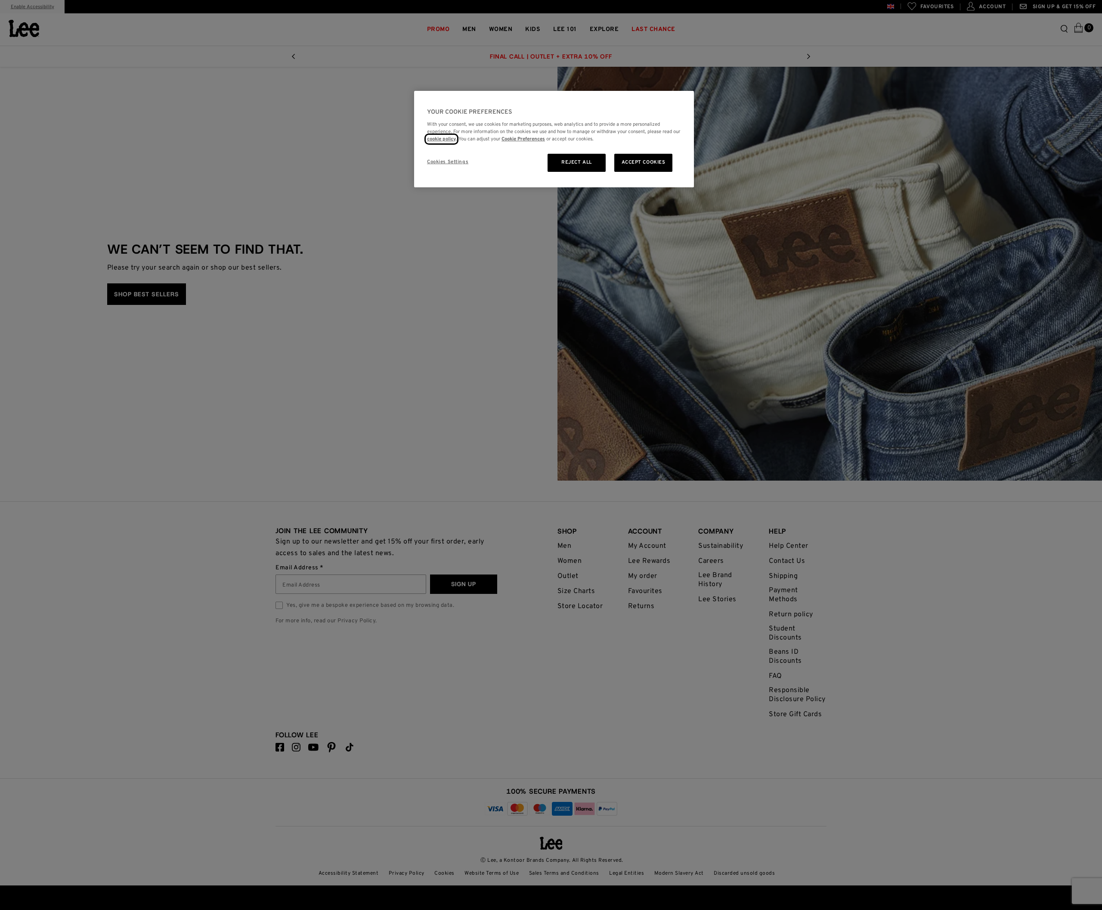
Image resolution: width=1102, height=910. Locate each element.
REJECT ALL (576, 162)
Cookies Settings (447, 162)
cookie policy (441, 139)
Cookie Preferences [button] (523, 139)
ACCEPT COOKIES (644, 162)
